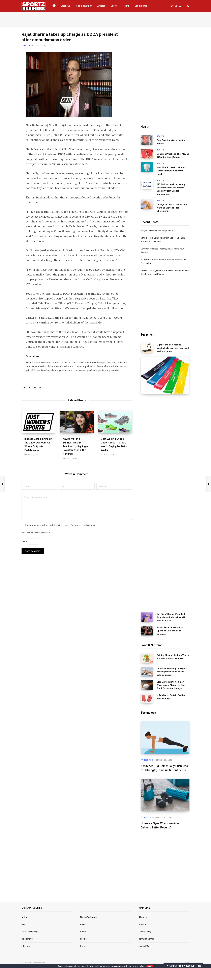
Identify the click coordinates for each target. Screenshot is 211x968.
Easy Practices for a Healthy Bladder (171, 142)
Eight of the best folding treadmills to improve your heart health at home (173, 348)
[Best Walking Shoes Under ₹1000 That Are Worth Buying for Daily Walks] (115, 422)
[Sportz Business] (34, 6)
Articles (25, 917)
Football (83, 939)
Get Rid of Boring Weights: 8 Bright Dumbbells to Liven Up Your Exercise (171, 617)
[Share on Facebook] (11, 63)
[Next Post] (208, 484)
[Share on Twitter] (11, 71)
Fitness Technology (89, 917)
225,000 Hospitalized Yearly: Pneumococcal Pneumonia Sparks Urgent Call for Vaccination (171, 189)
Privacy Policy (145, 931)
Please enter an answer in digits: (36, 533)
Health (160, 136)
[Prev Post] (2, 484)
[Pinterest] (40, 387)
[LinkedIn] (11, 78)
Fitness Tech (147, 760)
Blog (24, 924)
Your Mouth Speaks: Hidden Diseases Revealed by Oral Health (171, 170)
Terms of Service (146, 939)
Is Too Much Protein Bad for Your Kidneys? (171, 697)
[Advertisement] (105, 19)
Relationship (27, 939)
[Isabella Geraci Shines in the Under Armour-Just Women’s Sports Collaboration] (39, 422)
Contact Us (144, 946)
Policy (83, 946)
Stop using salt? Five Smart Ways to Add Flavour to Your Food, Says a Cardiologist (171, 685)
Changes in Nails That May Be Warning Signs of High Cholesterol (172, 207)
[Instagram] (11, 93)
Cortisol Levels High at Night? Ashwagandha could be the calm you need (172, 671)
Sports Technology (30, 931)
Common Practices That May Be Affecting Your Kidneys (173, 156)
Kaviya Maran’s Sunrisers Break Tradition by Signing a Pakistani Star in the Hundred (75, 446)
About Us (143, 917)
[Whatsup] (11, 86)
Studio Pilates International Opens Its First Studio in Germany (170, 630)
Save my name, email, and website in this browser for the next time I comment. (61, 525)
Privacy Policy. (138, 966)
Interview (26, 946)
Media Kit (143, 924)
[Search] (186, 6)
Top (187, 963)
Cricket (26, 46)
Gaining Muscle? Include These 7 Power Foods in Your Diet (173, 657)
